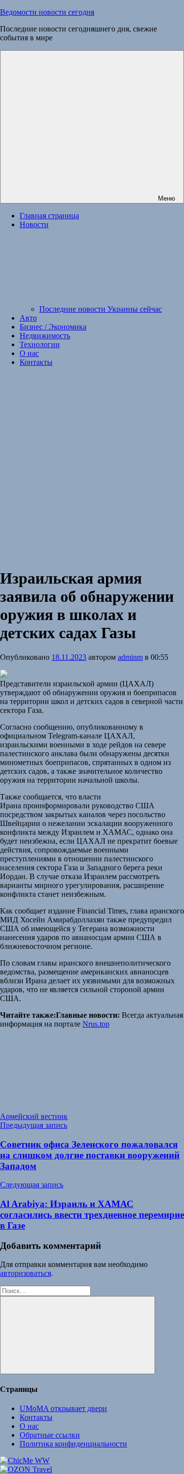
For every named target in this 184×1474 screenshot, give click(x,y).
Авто (28, 318)
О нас (29, 353)
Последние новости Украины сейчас (100, 309)
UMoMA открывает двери (63, 1408)
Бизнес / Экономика (53, 327)
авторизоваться (25, 1273)
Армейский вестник (34, 1116)
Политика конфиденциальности (73, 1444)
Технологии (40, 344)
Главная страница (49, 215)
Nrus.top (95, 1024)
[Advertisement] (92, 467)
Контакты (36, 362)
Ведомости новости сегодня (47, 12)
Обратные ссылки (50, 1435)
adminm (130, 657)
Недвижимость (45, 335)
